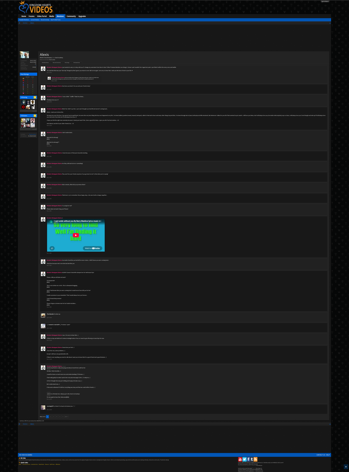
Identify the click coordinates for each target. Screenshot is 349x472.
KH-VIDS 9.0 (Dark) (25, 455)
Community (71, 16)
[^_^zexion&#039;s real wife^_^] (32, 125)
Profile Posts (45, 62)
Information (76, 62)
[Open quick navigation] (330, 23)
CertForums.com (259, 471)
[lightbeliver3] (23, 125)
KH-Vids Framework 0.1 (248, 464)
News (20, 464)
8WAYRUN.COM (40, 420)
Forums (31, 16)
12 (35, 116)
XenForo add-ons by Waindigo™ (245, 468)
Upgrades (82, 16)
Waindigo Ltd (259, 468)
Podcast (47, 464)
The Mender (50, 314)
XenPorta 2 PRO (23, 420)
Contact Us (321, 455)
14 (35, 97)
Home (24, 16)
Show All (34, 111)
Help (328, 455)
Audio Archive (34, 464)
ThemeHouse (259, 465)
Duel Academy (32, 134)
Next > (66, 416)
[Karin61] (23, 120)
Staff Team (52, 464)
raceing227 (50, 406)
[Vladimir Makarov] (32, 102)
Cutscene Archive (26, 464)
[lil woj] (23, 102)
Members (60, 16)
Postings (67, 62)
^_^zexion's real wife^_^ (54, 324)
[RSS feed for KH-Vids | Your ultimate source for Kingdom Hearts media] (255, 459)
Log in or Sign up (325, 1)
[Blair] (28, 125)
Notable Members (24, 20)
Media (51, 16)
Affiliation (58, 464)
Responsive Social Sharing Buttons (246, 471)
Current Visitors (35, 20)
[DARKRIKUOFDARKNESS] (28, 120)
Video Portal (42, 16)
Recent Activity (57, 62)
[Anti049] (23, 107)
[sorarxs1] (28, 107)
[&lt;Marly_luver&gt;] (32, 120)
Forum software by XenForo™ (250, 462)
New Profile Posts (56, 20)
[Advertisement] (174, 38)
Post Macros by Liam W (273, 462)
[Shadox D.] (28, 102)
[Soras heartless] (32, 107)
